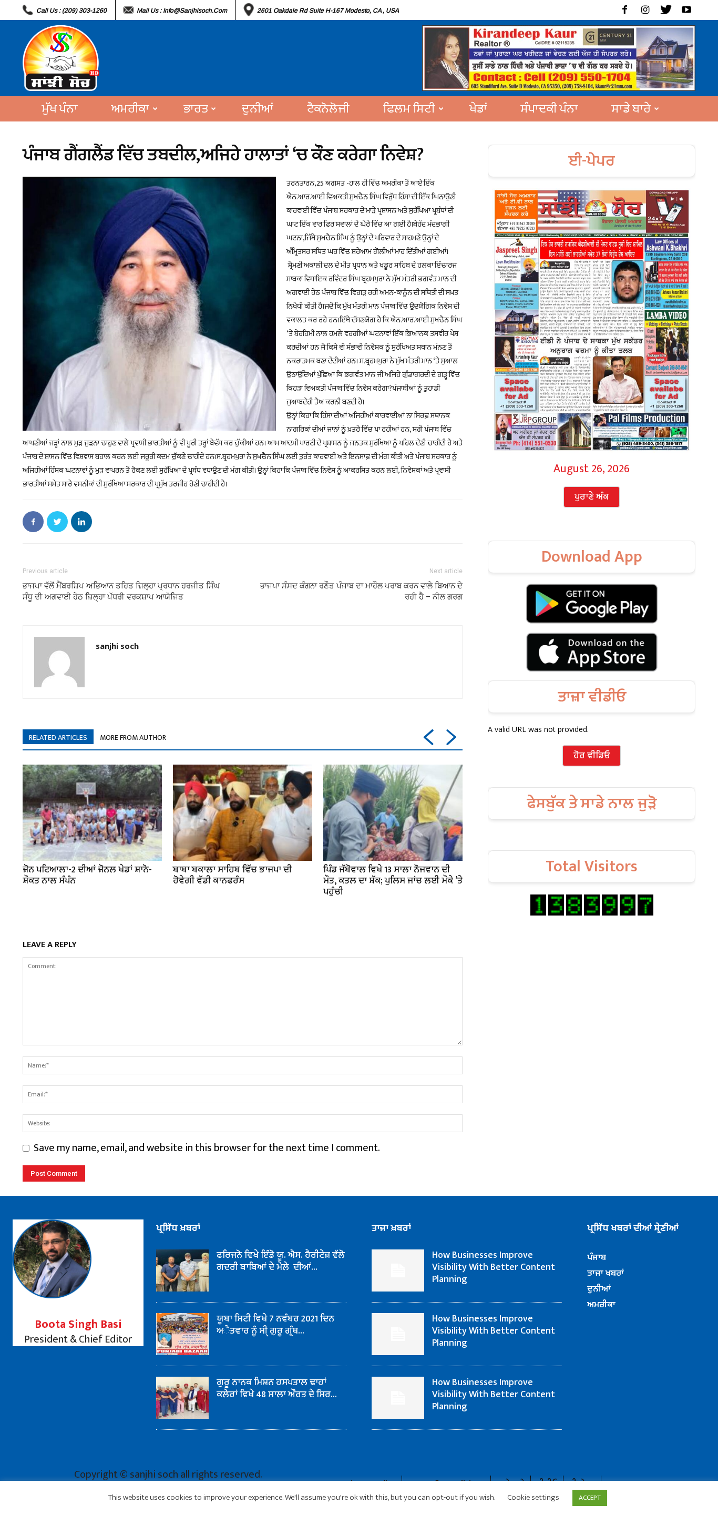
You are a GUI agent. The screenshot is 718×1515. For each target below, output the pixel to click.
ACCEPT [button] (590, 1497)
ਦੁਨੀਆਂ (257, 108)
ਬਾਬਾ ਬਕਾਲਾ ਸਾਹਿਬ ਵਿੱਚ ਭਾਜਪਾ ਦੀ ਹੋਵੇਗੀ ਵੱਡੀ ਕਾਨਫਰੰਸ (232, 875)
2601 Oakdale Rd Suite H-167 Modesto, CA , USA (328, 10)
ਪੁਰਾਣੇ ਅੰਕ (592, 497)
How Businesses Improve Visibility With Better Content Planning (493, 1267)
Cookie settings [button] (533, 1497)
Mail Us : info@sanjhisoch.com (182, 10)
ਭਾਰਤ (195, 108)
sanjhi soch (117, 645)
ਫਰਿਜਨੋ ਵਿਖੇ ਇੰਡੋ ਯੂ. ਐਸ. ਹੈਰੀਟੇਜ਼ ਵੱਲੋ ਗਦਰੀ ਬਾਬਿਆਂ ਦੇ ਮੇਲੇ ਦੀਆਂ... (281, 1261)
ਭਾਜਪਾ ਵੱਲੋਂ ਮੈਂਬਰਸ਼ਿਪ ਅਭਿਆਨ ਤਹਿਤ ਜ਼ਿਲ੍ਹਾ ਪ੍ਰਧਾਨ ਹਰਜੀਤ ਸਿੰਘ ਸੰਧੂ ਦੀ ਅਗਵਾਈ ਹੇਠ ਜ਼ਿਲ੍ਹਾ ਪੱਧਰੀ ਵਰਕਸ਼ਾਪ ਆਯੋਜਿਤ (121, 591)
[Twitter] (666, 10)
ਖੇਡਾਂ (478, 108)
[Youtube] (686, 10)
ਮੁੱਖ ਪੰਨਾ (60, 108)
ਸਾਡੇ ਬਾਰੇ (631, 108)
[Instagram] (645, 10)
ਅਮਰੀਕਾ (130, 108)
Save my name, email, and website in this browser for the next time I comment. (207, 1148)
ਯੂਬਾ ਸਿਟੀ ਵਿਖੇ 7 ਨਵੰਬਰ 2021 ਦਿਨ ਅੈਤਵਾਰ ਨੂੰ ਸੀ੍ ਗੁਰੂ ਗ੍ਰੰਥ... (275, 1325)
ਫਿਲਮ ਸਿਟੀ (409, 108)
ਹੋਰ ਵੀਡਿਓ (591, 756)
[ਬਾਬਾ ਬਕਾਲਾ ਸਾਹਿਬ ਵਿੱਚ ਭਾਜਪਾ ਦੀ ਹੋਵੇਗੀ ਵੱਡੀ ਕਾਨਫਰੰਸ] (242, 812)
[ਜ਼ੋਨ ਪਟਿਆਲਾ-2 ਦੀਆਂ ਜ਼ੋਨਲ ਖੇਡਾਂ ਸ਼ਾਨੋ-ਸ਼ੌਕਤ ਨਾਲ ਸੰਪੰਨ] (92, 812)
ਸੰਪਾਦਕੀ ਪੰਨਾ (549, 108)
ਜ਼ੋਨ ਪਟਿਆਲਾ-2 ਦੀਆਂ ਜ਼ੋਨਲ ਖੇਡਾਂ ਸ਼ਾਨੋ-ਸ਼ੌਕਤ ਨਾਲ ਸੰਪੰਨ (87, 875)
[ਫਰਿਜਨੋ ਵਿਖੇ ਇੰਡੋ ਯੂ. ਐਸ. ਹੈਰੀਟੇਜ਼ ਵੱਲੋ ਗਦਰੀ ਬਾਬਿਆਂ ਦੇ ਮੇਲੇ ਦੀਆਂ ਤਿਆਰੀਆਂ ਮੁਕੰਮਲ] (182, 1270)
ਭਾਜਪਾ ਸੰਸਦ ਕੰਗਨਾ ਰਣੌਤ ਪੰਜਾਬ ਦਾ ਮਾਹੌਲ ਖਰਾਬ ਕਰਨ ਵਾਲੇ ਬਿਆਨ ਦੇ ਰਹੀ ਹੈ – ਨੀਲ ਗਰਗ (361, 591)
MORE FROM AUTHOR (133, 737)
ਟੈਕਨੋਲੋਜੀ (328, 108)
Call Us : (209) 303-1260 (71, 10)
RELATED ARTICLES (58, 737)
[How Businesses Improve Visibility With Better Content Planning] (398, 1270)
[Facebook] (625, 10)
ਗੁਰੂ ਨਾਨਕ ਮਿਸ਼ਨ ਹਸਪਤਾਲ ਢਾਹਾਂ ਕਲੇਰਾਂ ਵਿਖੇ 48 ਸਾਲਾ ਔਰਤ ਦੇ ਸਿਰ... (277, 1388)
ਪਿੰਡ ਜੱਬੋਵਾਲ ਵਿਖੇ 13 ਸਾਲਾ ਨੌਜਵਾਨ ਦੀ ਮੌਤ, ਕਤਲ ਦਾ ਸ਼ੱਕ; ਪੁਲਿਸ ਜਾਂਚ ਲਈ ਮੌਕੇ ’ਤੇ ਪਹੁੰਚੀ (393, 881)
